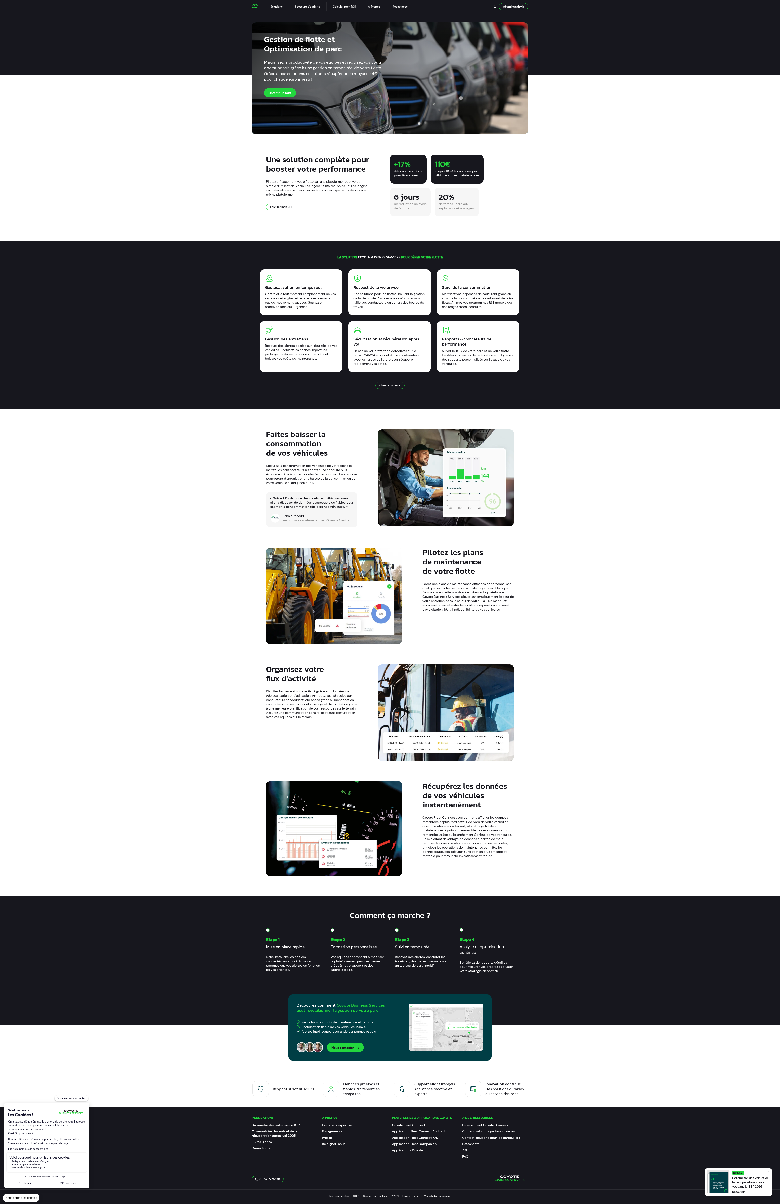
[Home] (258, 6)
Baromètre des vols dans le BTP (276, 1125)
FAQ (465, 1156)
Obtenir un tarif (280, 92)
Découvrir (738, 1192)
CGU (356, 1196)
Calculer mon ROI (344, 6)
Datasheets (470, 1144)
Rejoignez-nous (333, 1144)
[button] (276, 6)
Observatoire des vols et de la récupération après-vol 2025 (274, 1133)
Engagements (332, 1131)
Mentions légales (339, 1196)
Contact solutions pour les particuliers (491, 1138)
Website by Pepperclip (437, 1196)
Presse (327, 1138)
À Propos (374, 6)
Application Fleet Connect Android (418, 1131)
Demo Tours (261, 1148)
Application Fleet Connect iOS (415, 1138)
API (464, 1150)
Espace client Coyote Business (485, 1125)
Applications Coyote (407, 1150)
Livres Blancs (262, 1142)
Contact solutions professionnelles (488, 1131)
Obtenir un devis (513, 6)
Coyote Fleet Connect (408, 1125)
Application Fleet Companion (414, 1144)
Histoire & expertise (337, 1125)
